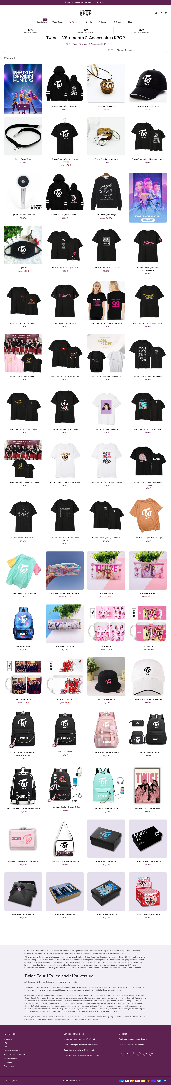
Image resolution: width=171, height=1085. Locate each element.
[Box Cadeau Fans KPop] (65, 891)
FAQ (5, 1043)
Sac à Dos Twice (65, 752)
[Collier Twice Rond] (23, 136)
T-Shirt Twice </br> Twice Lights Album (64, 539)
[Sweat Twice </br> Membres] (65, 83)
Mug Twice (106, 646)
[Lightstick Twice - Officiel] (23, 192)
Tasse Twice (147, 646)
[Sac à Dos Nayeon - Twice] (106, 785)
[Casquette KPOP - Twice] (148, 83)
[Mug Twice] (106, 623)
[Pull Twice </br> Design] (106, 192)
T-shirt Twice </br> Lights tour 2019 (106, 323)
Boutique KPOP (76, 1081)
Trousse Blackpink (148, 593)
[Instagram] (139, 1053)
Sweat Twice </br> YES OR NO (64, 215)
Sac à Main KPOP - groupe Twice (64, 861)
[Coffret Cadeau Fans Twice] (148, 891)
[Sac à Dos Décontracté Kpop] (23, 729)
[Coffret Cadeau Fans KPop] (106, 891)
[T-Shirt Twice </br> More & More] (106, 353)
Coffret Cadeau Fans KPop (106, 914)
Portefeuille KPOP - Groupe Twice (23, 861)
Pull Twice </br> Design (106, 215)
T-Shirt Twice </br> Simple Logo (148, 538)
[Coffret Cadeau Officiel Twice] (148, 839)
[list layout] (109, 50)
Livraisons (8, 1039)
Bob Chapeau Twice (106, 699)
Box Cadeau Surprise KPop (23, 914)
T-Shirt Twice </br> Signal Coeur (64, 268)
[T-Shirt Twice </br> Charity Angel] (65, 459)
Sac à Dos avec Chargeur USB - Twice (23, 808)
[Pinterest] (133, 1053)
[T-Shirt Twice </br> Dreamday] (23, 353)
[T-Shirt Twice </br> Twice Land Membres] (148, 459)
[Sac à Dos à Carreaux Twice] (106, 729)
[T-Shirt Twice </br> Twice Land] (148, 353)
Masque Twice (23, 268)
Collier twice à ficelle (106, 106)
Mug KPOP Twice (64, 699)
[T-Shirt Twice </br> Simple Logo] (148, 515)
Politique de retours (12, 1051)
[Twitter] (121, 1053)
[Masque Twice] (23, 245)
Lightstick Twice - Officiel (23, 215)
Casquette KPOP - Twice (148, 106)
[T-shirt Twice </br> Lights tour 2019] (106, 300)
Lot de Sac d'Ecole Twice (148, 752)
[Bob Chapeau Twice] (106, 676)
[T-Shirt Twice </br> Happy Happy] (148, 406)
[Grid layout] (112, 50)
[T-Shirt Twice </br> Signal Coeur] (65, 245)
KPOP (67, 44)
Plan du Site (9, 1066)
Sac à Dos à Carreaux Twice (106, 752)
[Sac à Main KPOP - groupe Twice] (65, 839)
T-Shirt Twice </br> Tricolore (23, 593)
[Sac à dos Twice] (23, 623)
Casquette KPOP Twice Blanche (148, 699)
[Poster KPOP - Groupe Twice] (148, 785)
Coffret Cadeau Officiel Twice (148, 861)
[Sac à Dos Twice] (65, 729)
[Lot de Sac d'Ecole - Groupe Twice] (65, 784)
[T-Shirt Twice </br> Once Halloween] (106, 459)
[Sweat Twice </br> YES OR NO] (65, 192)
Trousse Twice (106, 593)
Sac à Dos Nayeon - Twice (106, 808)
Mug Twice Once (23, 699)
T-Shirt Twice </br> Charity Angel (65, 482)
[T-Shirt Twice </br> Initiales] (23, 515)
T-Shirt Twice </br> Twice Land (148, 376)
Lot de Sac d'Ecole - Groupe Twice (64, 807)
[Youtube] (145, 1053)
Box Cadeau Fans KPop (65, 914)
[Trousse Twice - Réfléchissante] (65, 570)
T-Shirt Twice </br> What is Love (64, 376)
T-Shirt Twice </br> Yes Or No (65, 429)
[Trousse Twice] (106, 570)
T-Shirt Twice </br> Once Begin (23, 323)
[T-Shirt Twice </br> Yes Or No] (65, 406)
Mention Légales (11, 1058)
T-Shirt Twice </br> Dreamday (23, 376)
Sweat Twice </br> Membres (64, 106)
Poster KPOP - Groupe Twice (147, 808)
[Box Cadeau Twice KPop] (106, 839)
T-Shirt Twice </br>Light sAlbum (106, 538)
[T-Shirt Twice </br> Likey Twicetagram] (148, 245)
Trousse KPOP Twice (65, 646)
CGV (6, 1047)
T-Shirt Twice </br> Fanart (106, 429)
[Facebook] (127, 1053)
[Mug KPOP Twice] (65, 676)
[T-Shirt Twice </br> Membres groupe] (148, 136)
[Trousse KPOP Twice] (65, 623)
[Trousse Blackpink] (148, 570)
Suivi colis (8, 1062)
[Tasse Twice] (148, 623)
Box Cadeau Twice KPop (106, 861)
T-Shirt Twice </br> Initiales (23, 538)
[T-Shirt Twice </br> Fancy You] (65, 300)
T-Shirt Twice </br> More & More (106, 376)
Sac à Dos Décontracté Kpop (23, 752)
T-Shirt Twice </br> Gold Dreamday (23, 482)
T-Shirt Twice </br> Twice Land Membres (148, 483)
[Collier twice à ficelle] (106, 83)
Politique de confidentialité (15, 1054)
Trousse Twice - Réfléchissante (65, 593)
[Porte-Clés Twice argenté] (106, 136)
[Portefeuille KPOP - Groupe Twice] (23, 839)
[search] (155, 12)
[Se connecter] (161, 12)
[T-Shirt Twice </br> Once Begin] (23, 300)
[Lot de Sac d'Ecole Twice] (148, 729)
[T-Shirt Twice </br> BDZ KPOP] (106, 245)
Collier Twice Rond (23, 159)
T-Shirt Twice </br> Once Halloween (106, 482)
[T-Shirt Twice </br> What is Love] (65, 353)
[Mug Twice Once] (23, 676)
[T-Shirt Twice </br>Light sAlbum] (106, 515)
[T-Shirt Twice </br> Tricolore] (23, 570)
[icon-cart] (166, 12)
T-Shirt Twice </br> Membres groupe (148, 159)
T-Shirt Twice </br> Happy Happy (147, 429)
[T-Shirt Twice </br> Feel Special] (23, 406)
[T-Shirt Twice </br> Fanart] (106, 406)
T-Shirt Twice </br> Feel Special (23, 429)
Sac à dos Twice (23, 646)
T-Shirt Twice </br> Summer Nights (147, 323)
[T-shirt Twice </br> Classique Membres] (65, 136)
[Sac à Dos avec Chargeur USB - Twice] (23, 785)
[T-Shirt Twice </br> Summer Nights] (148, 300)
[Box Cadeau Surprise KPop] (23, 891)
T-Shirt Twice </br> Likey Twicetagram (148, 269)
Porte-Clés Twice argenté (106, 159)
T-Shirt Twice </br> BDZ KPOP (106, 268)
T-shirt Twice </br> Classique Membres (65, 160)
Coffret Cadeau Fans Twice (148, 914)
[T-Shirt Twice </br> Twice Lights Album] (65, 515)
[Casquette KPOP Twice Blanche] (148, 676)
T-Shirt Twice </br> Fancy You (64, 323)
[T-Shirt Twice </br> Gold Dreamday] (23, 459)
